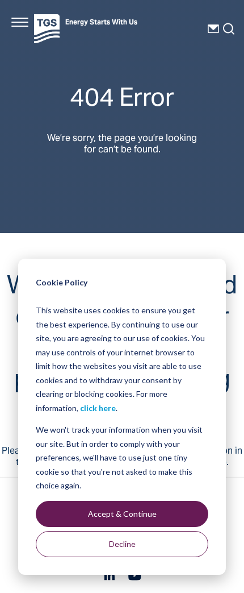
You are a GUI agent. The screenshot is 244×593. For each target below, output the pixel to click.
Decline (122, 544)
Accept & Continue (122, 514)
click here (98, 408)
